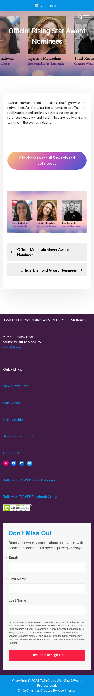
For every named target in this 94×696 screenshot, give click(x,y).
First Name (17, 579)
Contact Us (11, 452)
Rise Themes (66, 690)
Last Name (17, 600)
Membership (13, 419)
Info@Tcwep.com (16, 347)
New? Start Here (15, 386)
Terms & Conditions (18, 436)
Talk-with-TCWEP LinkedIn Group (29, 480)
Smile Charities (29, 690)
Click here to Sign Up (47, 655)
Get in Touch (48, 5)
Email (13, 557)
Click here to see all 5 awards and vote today (47, 161)
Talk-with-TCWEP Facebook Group (30, 496)
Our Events (11, 402)
